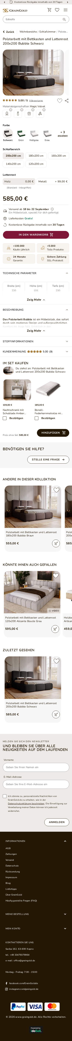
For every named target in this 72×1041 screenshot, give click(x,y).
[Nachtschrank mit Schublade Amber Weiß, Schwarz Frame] (17, 390)
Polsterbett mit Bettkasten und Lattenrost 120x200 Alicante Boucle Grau (30, 619)
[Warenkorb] (49, 10)
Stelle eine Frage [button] (46, 459)
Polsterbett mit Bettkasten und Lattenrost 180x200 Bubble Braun (31, 534)
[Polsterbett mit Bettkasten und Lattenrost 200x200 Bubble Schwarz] (8, 371)
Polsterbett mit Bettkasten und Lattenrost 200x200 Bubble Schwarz (31, 705)
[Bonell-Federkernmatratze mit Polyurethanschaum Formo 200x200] (49, 390)
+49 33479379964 (19, 955)
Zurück (10, 32)
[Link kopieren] (66, 100)
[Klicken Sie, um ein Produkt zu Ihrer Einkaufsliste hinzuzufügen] (59, 100)
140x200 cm (13, 164)
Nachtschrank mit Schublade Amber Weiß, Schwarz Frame (16, 411)
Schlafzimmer (47, 31)
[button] (62, 134)
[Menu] (65, 10)
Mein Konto (13, 928)
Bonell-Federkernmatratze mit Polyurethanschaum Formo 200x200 (48, 411)
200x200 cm (13, 156)
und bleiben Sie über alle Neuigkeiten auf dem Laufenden (35, 747)
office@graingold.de (24, 960)
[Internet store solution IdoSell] (36, 1029)
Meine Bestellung (17, 914)
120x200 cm (36, 164)
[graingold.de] (15, 11)
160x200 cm (58, 156)
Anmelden (57, 822)
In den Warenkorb (33, 234)
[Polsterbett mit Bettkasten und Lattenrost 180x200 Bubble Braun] (33, 507)
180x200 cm (36, 156)
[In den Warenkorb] (56, 543)
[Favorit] (57, 10)
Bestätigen (16, 418)
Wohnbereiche (28, 31)
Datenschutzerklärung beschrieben (26, 803)
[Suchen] (62, 19)
